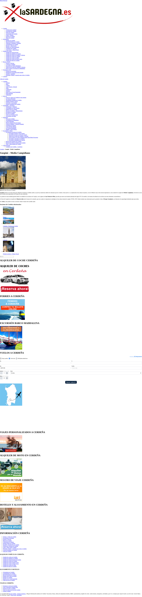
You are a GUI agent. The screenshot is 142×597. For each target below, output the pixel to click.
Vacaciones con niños (11, 116)
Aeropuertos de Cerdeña (11, 33)
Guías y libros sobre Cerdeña (9, 547)
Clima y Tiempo (9, 35)
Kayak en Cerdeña (10, 113)
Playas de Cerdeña (10, 118)
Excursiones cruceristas (8, 538)
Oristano (8, 90)
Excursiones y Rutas (7, 130)
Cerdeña (5, 28)
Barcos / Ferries (6, 61)
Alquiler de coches (7, 51)
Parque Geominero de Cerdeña (13, 104)
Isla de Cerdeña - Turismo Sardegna (17, 593)
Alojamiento (6, 39)
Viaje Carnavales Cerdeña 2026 (10, 587)
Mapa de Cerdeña (10, 37)
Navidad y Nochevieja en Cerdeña (11, 544)
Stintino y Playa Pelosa (11, 129)
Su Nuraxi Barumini (10, 98)
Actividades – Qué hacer (8, 105)
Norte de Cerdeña (10, 32)
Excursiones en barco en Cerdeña (14, 132)
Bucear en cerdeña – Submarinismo (14, 110)
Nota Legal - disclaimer (16, 595)
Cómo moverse (6, 145)
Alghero (8, 82)
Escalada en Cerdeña (11, 112)
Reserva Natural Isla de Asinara (13, 122)
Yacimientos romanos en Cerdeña (14, 100)
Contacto (5, 76)
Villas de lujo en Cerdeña (9, 580)
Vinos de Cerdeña (7, 551)
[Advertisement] (71, 417)
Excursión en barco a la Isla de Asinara (18, 134)
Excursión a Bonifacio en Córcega (17, 140)
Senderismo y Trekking (11, 106)
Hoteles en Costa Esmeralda (12, 47)
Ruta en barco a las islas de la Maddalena (15, 68)
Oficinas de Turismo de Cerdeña (10, 546)
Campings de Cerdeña (11, 48)
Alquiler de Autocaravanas (12, 52)
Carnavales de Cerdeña (8, 542)
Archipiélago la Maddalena (12, 120)
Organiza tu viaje (7, 69)
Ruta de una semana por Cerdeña (13, 141)
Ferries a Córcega (10, 63)
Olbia (7, 88)
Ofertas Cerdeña (7, 591)
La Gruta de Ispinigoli (11, 128)
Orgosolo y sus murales (11, 102)
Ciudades (5, 81)
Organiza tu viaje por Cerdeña (10, 586)
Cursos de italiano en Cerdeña (10, 550)
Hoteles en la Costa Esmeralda (10, 579)
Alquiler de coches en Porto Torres (14, 59)
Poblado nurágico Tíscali (12, 101)
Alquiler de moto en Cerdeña (12, 60)
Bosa (7, 84)
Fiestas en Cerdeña (10, 36)
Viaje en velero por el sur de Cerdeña (11, 590)
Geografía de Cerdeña (11, 31)
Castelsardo (8, 89)
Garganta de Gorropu (11, 125)
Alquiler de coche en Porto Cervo (11, 562)
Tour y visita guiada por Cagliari (13, 144)
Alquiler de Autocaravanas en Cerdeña (12, 559)
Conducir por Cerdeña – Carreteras (14, 146)
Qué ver (5, 96)
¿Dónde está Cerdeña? (11, 29)
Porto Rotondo (9, 93)
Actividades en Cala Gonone (12, 108)
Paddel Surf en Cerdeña (11, 109)
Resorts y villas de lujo (11, 45)
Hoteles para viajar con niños (9, 576)
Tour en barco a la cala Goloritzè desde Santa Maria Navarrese (23, 137)
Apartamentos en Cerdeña (12, 44)
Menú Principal (3, 0)
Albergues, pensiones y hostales (13, 43)
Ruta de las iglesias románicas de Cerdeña (15, 142)
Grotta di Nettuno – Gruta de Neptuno (15, 124)
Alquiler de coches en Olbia (12, 57)
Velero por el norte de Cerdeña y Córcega (15, 67)
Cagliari (8, 85)
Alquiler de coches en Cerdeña (10, 557)
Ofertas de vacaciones (11, 71)
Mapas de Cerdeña (7, 540)
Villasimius (8, 94)
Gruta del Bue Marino (11, 126)
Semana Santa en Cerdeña (9, 543)
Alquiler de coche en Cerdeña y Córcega (15, 55)
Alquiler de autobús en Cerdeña (13, 53)
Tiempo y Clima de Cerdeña (9, 536)
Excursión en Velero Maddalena (13, 65)
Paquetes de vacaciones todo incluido (14, 72)
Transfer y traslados (10, 73)
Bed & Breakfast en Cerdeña (12, 41)
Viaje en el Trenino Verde (12, 114)
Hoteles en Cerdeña (10, 40)
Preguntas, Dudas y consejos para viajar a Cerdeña (18, 75)
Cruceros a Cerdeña (10, 64)
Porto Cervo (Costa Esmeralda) (13, 92)
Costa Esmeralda (10, 121)
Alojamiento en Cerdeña (8, 572)
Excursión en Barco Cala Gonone (17, 133)
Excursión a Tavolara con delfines (17, 138)
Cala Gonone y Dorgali (11, 86)
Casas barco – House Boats (12, 49)
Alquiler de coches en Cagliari (13, 56)
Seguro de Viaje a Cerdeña (9, 588)
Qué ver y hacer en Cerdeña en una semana (16, 97)
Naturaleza (5, 117)
